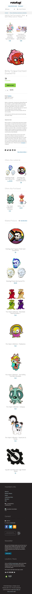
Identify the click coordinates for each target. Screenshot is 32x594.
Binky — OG (21, 206)
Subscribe (8, 553)
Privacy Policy (16, 589)
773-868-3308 (12, 522)
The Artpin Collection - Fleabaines (15, 344)
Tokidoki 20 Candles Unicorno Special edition (9, 36)
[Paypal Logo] (10, 572)
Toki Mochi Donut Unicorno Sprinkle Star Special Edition (21, 36)
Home (6, 13)
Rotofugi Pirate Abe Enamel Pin (10, 178)
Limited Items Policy (9, 497)
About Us (7, 491)
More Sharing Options (21, 152)
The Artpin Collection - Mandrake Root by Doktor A (15, 312)
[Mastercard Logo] (8, 572)
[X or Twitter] (10, 526)
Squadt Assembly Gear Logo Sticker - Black (15, 470)
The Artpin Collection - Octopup (9, 207)
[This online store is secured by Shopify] (8, 577)
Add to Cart (10, 85)
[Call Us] (5, 522)
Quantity (11, 89)
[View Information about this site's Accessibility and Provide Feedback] (11, 509)
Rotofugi (9, 95)
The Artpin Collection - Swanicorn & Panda (15, 438)
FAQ (6, 500)
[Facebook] (6, 526)
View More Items (23, 220)
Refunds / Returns (8, 493)
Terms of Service (10, 591)
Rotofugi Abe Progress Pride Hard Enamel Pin (21, 179)
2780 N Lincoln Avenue (13, 563)
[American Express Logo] (14, 572)
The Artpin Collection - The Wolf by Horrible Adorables (15, 375)
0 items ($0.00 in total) (12, 6)
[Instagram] (14, 526)
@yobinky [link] (23, 142)
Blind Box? (7, 499)
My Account (20, 6)
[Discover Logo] (12, 572)
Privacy (6, 495)
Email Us (8, 520)
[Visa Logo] (5, 572)
